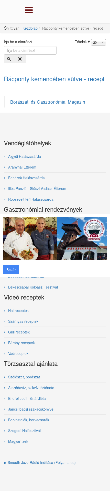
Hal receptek (18, 310)
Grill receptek (18, 331)
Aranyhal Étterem (21, 167)
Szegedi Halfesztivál (24, 430)
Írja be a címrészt (18, 41)
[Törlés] (20, 59)
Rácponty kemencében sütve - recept (54, 78)
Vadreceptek (17, 353)
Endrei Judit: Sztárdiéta (26, 398)
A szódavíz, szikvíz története (30, 387)
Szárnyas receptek (22, 321)
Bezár (11, 270)
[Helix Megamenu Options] (27, 11)
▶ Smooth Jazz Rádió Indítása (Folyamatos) (40, 462)
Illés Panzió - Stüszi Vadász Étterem (36, 188)
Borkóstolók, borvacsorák (28, 419)
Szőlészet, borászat (23, 376)
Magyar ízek (17, 441)
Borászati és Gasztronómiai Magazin (47, 102)
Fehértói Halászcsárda (26, 177)
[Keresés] (9, 59)
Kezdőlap (30, 28)
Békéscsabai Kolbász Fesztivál (32, 287)
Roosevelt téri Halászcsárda (30, 199)
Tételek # (82, 41)
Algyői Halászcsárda (24, 156)
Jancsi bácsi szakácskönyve (30, 409)
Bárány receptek (21, 342)
